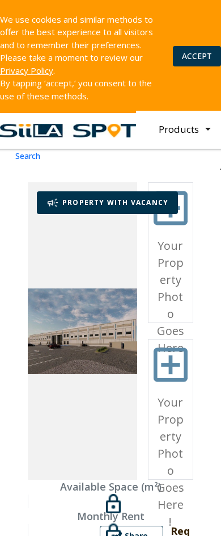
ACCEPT (197, 56)
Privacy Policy (26, 70)
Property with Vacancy (115, 202)
